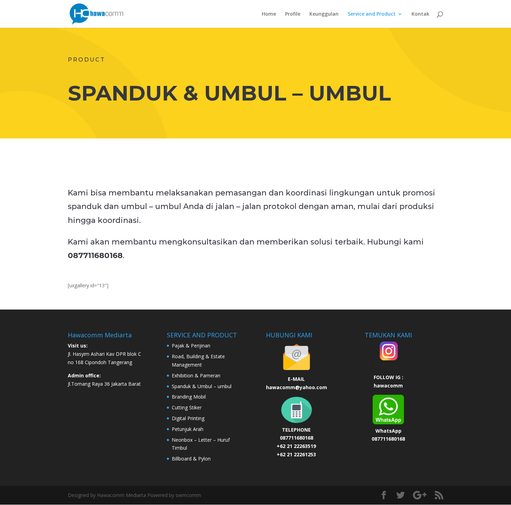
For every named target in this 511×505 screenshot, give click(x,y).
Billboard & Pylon (191, 458)
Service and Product (372, 14)
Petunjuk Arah (187, 429)
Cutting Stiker (187, 407)
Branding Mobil (189, 396)
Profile (292, 14)
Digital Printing (188, 418)
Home (269, 14)
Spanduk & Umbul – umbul (202, 386)
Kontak (420, 14)
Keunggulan (324, 14)
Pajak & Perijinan (191, 345)
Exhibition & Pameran (196, 375)
